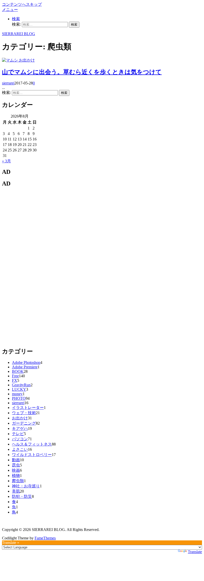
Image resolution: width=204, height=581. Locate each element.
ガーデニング (24, 423)
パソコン (20, 439)
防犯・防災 (22, 496)
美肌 (16, 491)
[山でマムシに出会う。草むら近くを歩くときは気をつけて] (10, 60)
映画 (16, 470)
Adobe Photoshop (26, 362)
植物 (16, 475)
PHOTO (19, 398)
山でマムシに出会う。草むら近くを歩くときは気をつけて (82, 72)
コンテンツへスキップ (22, 4)
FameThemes (45, 538)
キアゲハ (20, 428)
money (17, 394)
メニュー (10, 9)
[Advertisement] (39, 266)
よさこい (20, 449)
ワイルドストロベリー (32, 454)
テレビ (18, 434)
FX (14, 380)
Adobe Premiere (25, 367)
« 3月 (6, 161)
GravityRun (21, 385)
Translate (195, 552)
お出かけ (27, 60)
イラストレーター (28, 407)
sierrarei (8, 83)
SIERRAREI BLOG (18, 34)
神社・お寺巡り (26, 486)
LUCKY (19, 389)
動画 (16, 460)
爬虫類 (18, 481)
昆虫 (16, 465)
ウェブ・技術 (24, 413)
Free (15, 376)
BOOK (18, 371)
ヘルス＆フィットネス (32, 444)
